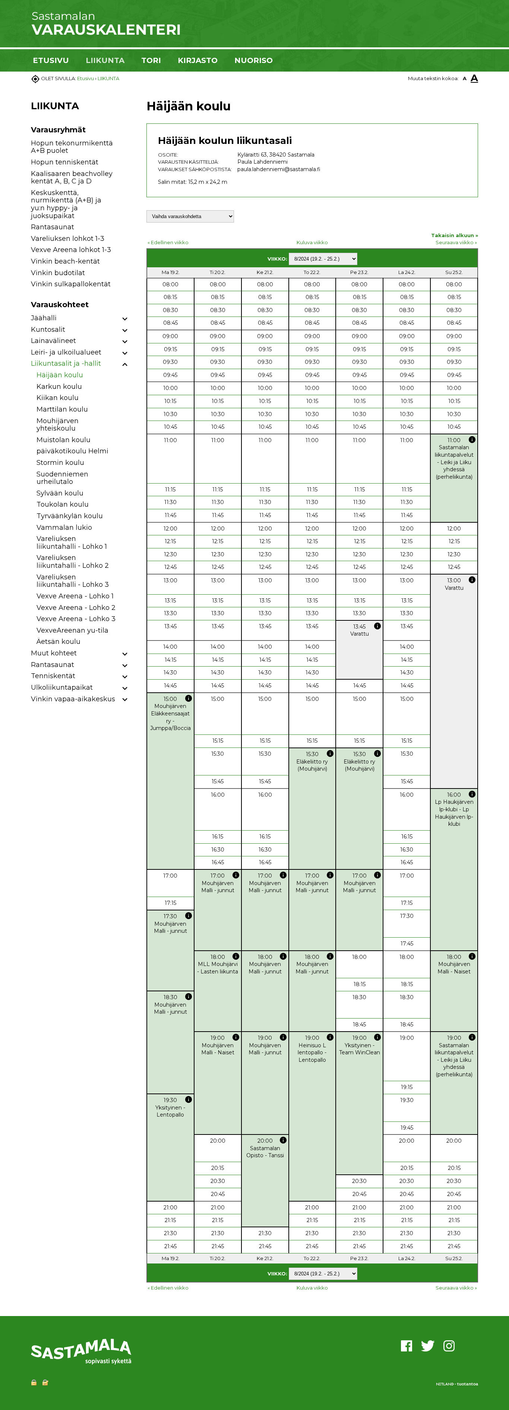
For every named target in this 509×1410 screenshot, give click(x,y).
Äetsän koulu (58, 642)
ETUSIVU (51, 60)
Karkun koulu (59, 387)
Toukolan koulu (63, 504)
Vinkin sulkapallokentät (71, 284)
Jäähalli (44, 318)
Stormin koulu (60, 463)
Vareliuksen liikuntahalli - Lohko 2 (73, 562)
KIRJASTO (198, 60)
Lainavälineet (53, 341)
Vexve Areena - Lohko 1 (75, 596)
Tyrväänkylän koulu (70, 516)
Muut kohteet (54, 653)
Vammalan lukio (64, 527)
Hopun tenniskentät (64, 162)
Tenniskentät (53, 676)
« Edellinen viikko (168, 242)
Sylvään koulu (60, 493)
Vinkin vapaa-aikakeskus (73, 699)
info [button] (472, 439)
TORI (151, 60)
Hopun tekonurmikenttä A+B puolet (72, 147)
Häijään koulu (60, 375)
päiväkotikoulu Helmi (72, 451)
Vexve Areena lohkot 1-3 (71, 250)
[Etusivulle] (105, 33)
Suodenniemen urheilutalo (62, 478)
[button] (125, 319)
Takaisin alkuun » (454, 235)
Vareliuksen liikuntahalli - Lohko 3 (73, 581)
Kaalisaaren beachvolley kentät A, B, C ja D (72, 178)
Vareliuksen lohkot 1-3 (67, 239)
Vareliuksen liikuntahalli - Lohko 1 (72, 543)
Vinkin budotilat (58, 273)
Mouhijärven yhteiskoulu (58, 425)
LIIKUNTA (105, 60)
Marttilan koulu (62, 409)
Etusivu (85, 78)
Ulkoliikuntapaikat (62, 687)
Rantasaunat (52, 227)
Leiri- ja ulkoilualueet (66, 352)
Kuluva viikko (312, 242)
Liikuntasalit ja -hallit (66, 363)
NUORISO (253, 60)
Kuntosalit (48, 329)
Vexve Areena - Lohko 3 (76, 619)
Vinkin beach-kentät (65, 261)
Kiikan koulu (58, 398)
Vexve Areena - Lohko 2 (76, 608)
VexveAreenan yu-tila (72, 630)
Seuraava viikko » (456, 242)
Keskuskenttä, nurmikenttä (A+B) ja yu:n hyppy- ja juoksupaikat (66, 204)
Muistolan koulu (64, 440)
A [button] (465, 78)
